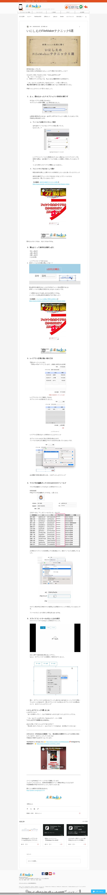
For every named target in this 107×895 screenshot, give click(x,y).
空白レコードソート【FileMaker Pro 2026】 (52, 839)
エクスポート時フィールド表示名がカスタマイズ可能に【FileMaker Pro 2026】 (76, 839)
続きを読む (79, 16)
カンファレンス (70, 16)
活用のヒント (47, 16)
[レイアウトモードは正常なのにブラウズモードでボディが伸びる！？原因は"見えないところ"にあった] (29, 830)
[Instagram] (53, 873)
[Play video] (55, 596)
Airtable (62, 16)
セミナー (29, 16)
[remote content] (53, 213)
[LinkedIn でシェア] (34, 809)
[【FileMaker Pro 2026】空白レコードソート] (53, 830)
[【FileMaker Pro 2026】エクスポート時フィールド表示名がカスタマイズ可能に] (77, 830)
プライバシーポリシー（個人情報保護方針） (27, 883)
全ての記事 (21, 16)
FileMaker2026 (37, 16)
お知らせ (55, 16)
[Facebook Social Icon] (43, 873)
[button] (86, 16)
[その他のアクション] (79, 26)
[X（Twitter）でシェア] (31, 809)
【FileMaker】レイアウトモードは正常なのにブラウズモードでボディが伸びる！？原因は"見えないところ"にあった (29, 839)
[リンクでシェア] (38, 809)
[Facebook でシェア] (27, 809)
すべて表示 (85, 821)
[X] (46, 873)
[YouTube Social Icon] (50, 873)
